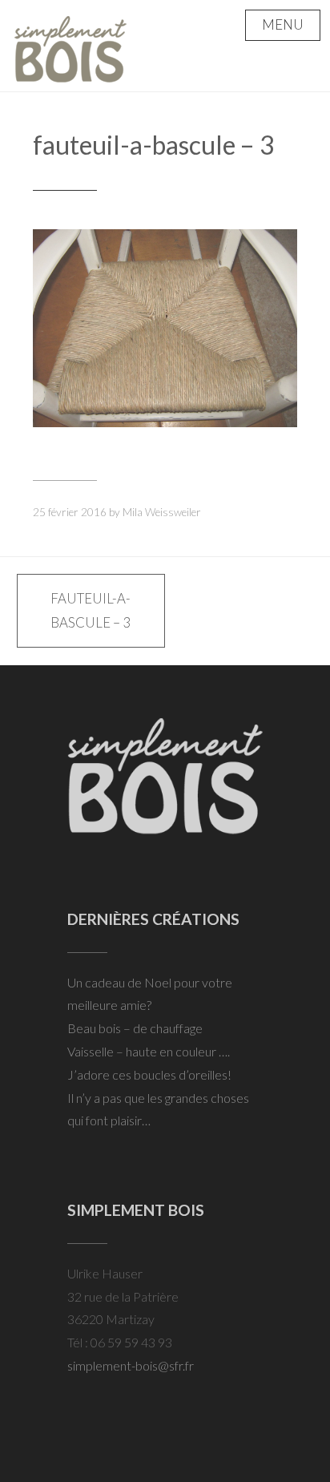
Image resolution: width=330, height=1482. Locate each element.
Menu (283, 24)
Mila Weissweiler (162, 512)
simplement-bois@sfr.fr (130, 1365)
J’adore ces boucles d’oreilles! (149, 1074)
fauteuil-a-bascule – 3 (154, 144)
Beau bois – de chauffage (135, 1028)
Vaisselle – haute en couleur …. (148, 1051)
